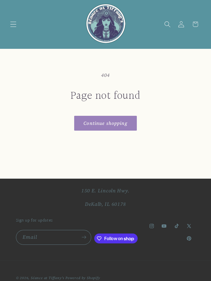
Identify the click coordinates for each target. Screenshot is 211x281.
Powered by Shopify (82, 278)
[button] (13, 24)
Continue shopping (105, 123)
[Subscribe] (84, 237)
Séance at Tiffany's (47, 278)
